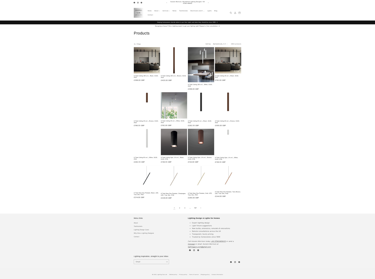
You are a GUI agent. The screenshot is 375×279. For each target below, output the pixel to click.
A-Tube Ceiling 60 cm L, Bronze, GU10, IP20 (227, 121)
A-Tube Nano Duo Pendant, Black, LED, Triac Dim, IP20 (146, 193)
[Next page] (201, 208)
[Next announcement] (208, 2)
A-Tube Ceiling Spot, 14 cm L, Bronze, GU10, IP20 (200, 158)
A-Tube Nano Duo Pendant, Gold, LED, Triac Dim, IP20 (200, 194)
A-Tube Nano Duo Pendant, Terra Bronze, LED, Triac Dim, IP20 (228, 192)
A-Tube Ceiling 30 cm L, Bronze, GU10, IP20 (146, 122)
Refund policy (173, 274)
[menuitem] (149, 11)
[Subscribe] (167, 262)
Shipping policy (205, 274)
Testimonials (138, 226)
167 (195, 208)
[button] (231, 13)
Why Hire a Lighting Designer (144, 233)
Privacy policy (183, 274)
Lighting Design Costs (141, 229)
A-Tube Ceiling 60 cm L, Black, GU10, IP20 (200, 122)
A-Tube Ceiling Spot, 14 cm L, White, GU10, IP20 (226, 158)
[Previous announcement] (167, 2)
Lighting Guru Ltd (162, 274)
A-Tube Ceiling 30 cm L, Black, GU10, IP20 (227, 76)
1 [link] (174, 208)
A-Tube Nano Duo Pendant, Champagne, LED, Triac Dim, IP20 (173, 194)
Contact (136, 236)
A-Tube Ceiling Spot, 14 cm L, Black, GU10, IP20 (172, 158)
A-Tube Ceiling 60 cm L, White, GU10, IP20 (146, 158)
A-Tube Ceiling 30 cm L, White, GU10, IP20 (173, 121)
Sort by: (208, 44)
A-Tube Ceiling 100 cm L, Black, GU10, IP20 (146, 76)
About (136, 223)
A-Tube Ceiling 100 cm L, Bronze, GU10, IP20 (173, 76)
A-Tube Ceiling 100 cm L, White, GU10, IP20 (200, 85)
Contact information (217, 274)
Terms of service (194, 274)
